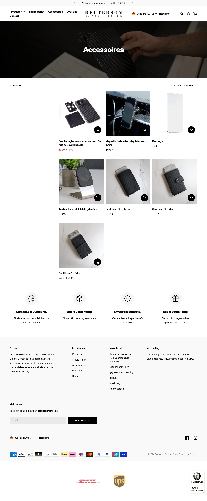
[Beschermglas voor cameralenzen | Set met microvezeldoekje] (81, 113)
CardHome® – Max (162, 209)
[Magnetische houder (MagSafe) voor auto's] (128, 113)
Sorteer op (176, 85)
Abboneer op (82, 420)
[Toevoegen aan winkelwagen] (97, 129)
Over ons (77, 370)
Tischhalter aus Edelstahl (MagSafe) (79, 209)
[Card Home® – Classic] (128, 181)
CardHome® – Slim (69, 273)
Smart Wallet (79, 359)
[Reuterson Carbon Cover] (103, 13)
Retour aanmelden (119, 367)
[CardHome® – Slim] (81, 245)
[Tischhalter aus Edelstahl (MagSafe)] (81, 181)
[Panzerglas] (174, 113)
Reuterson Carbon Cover (166, 454)
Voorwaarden (117, 388)
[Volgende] (133, 3)
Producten (16, 11)
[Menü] (202, 472)
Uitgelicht (189, 85)
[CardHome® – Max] (174, 181)
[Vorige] (74, 3)
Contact (76, 376)
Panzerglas (158, 141)
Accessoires (78, 365)
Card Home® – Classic (118, 209)
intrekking (115, 383)
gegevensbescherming (122, 372)
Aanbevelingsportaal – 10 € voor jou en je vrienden (122, 358)
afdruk (113, 377)
